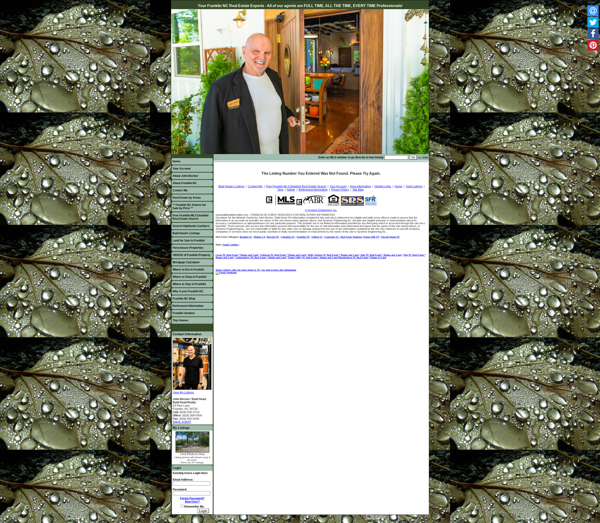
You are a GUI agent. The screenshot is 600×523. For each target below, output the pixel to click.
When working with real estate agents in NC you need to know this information (256, 270)
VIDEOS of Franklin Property (191, 255)
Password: (180, 489)
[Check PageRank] (226, 272)
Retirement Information (187, 306)
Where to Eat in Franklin (188, 269)
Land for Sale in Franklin (188, 240)
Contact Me (180, 190)
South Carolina (230, 244)
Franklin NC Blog (183, 298)
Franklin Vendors (183, 313)
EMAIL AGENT (182, 422)
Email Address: (183, 479)
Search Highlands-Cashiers (190, 226)
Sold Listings (414, 186)
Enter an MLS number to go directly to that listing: (351, 157)
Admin (291, 189)
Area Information (360, 186)
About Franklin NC (184, 183)
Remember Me (194, 506)
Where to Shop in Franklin (189, 276)
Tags (280, 189)
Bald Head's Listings (186, 233)
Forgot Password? (192, 498)
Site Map (358, 189)
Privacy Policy (340, 189)
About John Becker (185, 176)
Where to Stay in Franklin (189, 284)
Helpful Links (383, 186)
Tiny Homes (180, 320)
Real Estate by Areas (186, 197)
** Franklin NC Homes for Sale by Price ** (189, 206)
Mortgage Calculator (186, 262)
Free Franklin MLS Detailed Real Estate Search (190, 217)
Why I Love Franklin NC (187, 291)
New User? (192, 501)
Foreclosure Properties (187, 247)
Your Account (181, 168)
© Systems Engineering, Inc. (321, 210)
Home (176, 161)
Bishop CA (259, 237)
